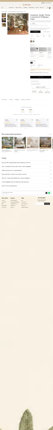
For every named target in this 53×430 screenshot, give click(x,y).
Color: (32, 38)
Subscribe (47, 203)
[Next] (35, 1)
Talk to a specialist (46, 31)
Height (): (40, 65)
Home (3, 11)
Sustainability (4, 202)
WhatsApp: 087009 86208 (15, 202)
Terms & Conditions (24, 203)
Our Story (3, 200)
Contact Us (12, 207)
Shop (6, 11)
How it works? (4, 207)
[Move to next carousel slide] (50, 134)
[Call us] (46, 193)
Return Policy (23, 205)
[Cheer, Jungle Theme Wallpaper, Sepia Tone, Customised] (20, 143)
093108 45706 (49, 2)
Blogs (3, 203)
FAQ (22, 200)
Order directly (35, 31)
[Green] (34, 41)
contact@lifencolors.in (14, 203)
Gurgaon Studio (4, 205)
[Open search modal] (2, 8)
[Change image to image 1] (4, 15)
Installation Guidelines (24, 207)
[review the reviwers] (16, 120)
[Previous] (18, 1)
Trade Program (13, 205)
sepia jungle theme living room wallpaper (19, 150)
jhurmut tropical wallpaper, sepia (32, 150)
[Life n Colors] (26, 5)
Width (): (32, 65)
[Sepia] (31, 41)
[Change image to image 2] (4, 20)
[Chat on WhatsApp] (49, 193)
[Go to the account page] (48, 8)
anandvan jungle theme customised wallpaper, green (7, 150)
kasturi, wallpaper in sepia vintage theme (44, 150)
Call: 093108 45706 (14, 200)
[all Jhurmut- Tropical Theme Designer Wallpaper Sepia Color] (33, 143)
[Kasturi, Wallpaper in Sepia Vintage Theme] (45, 143)
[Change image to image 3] (4, 25)
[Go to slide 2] (26, 128)
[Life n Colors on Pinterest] (43, 2)
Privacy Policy (23, 202)
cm (31, 62)
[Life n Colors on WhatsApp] (44, 2)
